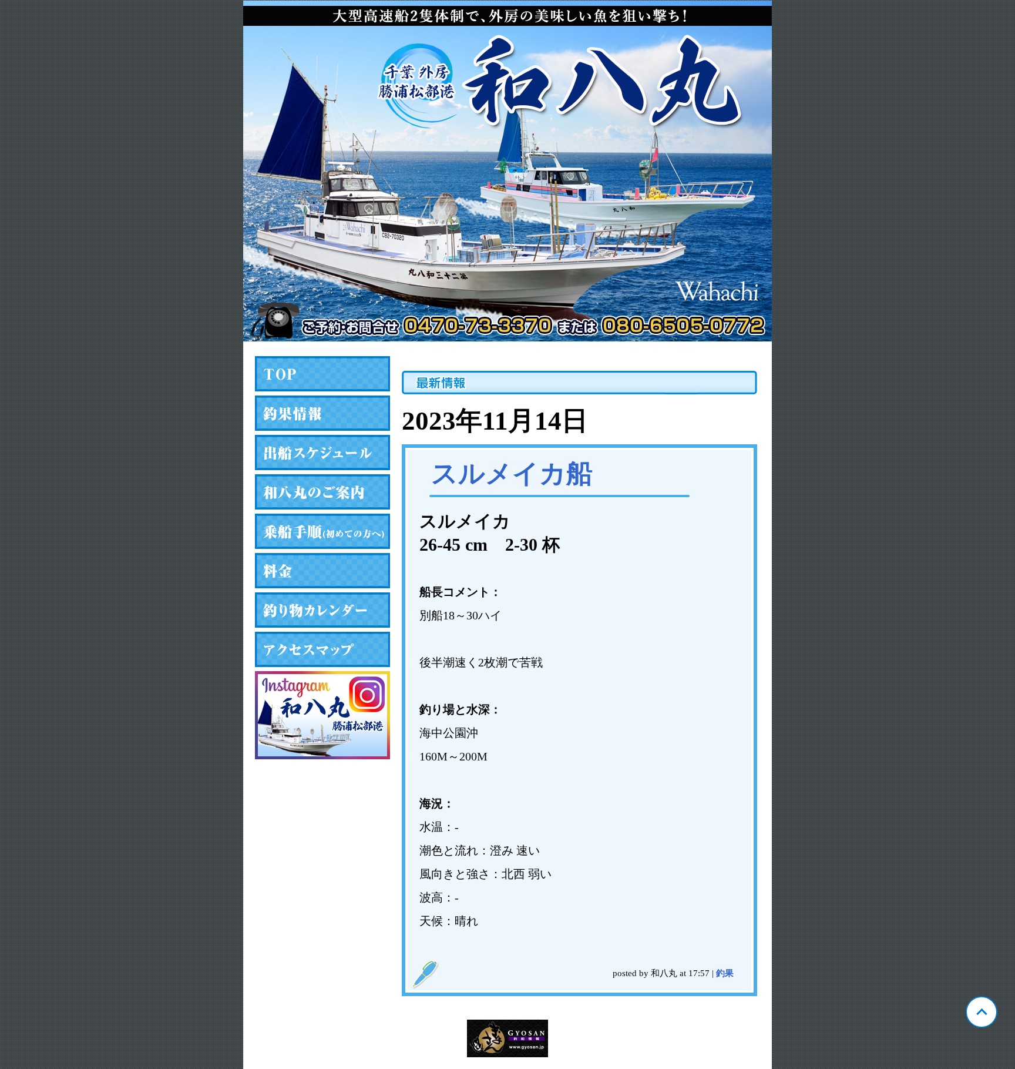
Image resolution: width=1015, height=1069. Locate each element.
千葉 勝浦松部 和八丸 (507, 171)
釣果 (725, 973)
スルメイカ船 (512, 473)
